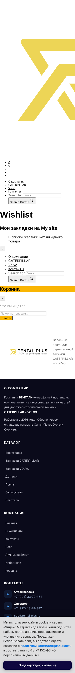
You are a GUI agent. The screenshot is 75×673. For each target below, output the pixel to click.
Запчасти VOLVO (17, 468)
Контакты (14, 191)
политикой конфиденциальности (45, 646)
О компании (16, 181)
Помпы (10, 484)
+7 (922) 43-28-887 (28, 608)
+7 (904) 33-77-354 (28, 596)
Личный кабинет (17, 554)
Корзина (11, 570)
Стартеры (12, 500)
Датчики (11, 476)
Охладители (13, 492)
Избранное (13, 562)
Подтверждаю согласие (37, 665)
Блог (8, 546)
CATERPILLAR (17, 184)
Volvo (11, 188)
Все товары (13, 452)
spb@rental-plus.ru (27, 615)
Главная (11, 523)
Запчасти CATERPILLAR (22, 460)
